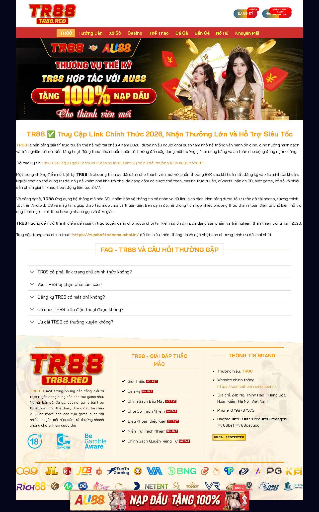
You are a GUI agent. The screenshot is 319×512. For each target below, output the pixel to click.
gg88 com (81, 162)
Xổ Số (115, 33)
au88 (183, 162)
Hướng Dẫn (90, 33)
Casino (135, 33)
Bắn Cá (202, 33)
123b (174, 162)
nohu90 (196, 162)
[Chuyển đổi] (32, 272)
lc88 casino (101, 162)
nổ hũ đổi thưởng (153, 162)
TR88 (66, 33)
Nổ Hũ (222, 33)
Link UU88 (51, 162)
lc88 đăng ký (125, 162)
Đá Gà (181, 33)
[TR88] (52, 13)
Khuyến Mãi (247, 33)
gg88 (66, 162)
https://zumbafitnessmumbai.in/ (105, 234)
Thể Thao (159, 33)
